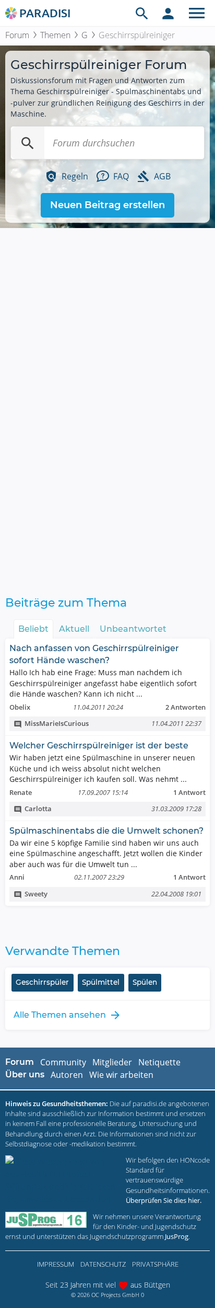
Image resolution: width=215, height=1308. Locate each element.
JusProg (176, 1236)
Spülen (145, 982)
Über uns (24, 1074)
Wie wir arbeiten (121, 1074)
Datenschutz (103, 1264)
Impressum (55, 1264)
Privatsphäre (155, 1264)
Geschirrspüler (42, 982)
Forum (17, 35)
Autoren (67, 1074)
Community (63, 1062)
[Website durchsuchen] (142, 13)
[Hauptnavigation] (197, 13)
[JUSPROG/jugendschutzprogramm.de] (46, 1220)
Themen (55, 35)
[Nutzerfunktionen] (168, 13)
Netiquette (159, 1062)
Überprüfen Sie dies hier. (163, 1200)
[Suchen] (27, 143)
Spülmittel (101, 982)
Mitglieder (112, 1062)
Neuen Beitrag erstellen (107, 205)
